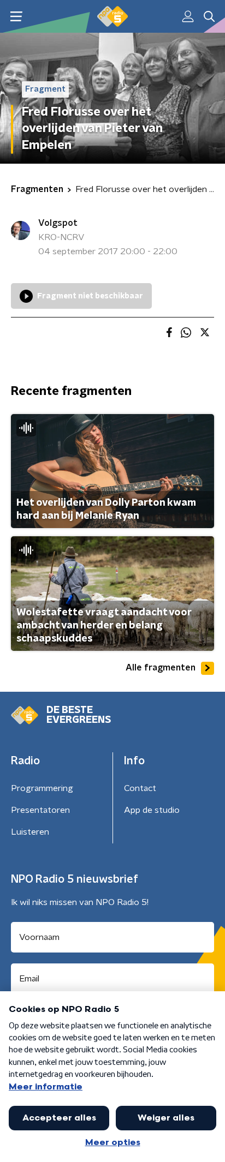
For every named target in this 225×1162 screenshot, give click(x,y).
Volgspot (58, 223)
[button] (16, 17)
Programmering (42, 788)
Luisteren (30, 832)
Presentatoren (40, 810)
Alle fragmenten (161, 667)
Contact (140, 788)
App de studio (152, 810)
